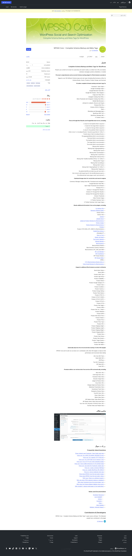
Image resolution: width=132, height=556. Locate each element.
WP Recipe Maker (99, 258)
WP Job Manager (99, 251)
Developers (75, 540)
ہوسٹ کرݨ (124, 540)
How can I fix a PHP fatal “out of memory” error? (91, 459)
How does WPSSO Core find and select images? (91, 474)
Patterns (100, 542)
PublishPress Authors (98, 231)
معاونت (28, 56)
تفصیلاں (102, 56)
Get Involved (50, 535)
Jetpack (102, 216)
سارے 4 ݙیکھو (28, 79)
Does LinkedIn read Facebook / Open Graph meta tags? (89, 453)
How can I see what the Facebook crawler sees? (91, 465)
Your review (47, 114)
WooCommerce (100, 243)
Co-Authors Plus (100, 208)
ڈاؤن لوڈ (28, 49)
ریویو (96, 56)
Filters (100, 503)
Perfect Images (100, 223)
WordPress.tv (74, 542)
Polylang (101, 227)
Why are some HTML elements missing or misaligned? (90, 480)
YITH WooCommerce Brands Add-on (94, 262)
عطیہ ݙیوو (51, 540)
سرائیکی (111, 548)
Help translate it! (56, 10)
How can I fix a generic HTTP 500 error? (93, 457)
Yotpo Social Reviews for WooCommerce (93, 264)
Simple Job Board (99, 237)
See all (27, 114)
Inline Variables (100, 505)
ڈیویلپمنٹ (81, 56)
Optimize (33, 83)
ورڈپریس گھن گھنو (6, 2)
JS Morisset (95, 50)
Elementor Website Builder (97, 210)
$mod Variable (98, 497)
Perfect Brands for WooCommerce (95, 225)
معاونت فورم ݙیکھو (46, 129)
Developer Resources (98, 495)
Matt (27, 537)
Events (51, 537)
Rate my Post (100, 235)
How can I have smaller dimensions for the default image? (89, 463)
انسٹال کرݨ (89, 56)
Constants (99, 501)
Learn (76, 535)
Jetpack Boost (100, 218)
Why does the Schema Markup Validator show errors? (90, 484)
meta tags (38, 83)
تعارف (125, 535)
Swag (51, 542)
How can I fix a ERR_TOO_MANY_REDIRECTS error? (90, 455)
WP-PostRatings (99, 253)
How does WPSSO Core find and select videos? (91, 476)
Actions (100, 499)
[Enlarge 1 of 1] (104, 415)
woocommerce (30, 85)
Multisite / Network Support (97, 507)
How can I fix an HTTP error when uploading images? (90, 461)
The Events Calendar (98, 239)
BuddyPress (25, 542)
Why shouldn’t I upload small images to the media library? (89, 486)
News (125, 537)
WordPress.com (24, 535)
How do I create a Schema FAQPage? (94, 467)
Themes (100, 537)
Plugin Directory (123, 6)
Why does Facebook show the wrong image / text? (90, 482)
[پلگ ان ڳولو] (112, 15)
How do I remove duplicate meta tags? (94, 472)
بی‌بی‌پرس (26, 540)
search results (37, 85)
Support (76, 537)
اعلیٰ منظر (47, 89)
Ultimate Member (99, 241)
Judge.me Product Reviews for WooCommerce (92, 220)
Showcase (99, 535)
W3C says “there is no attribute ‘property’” (93, 478)
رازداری (125, 542)
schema (28, 83)
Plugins (100, 540)
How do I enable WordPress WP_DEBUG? (93, 470)
